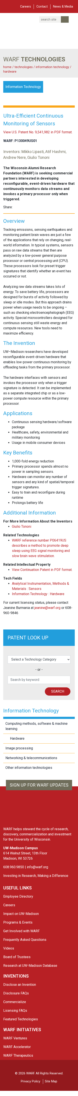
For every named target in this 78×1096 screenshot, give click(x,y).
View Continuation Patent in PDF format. (42, 570)
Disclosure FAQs (16, 993)
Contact (42, 6)
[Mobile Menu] (6, 6)
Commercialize (14, 1002)
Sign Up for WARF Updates (39, 785)
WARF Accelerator (17, 1047)
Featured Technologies (20, 1019)
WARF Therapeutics (18, 1055)
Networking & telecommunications (31, 758)
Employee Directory (18, 896)
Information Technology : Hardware (38, 594)
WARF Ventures (15, 1038)
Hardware (9, 71)
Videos (8, 948)
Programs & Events (17, 922)
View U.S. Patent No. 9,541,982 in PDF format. (37, 132)
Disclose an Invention (19, 985)
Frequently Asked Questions (24, 940)
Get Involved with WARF (21, 931)
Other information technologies (28, 768)
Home (7, 67)
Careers (25, 6)
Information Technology (53, 67)
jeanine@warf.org (47, 608)
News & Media (63, 6)
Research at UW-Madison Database (30, 966)
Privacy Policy (30, 1081)
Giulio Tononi (21, 526)
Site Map (51, 1081)
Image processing (19, 748)
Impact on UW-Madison (21, 914)
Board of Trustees (17, 957)
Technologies (24, 67)
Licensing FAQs (15, 1010)
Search (57, 691)
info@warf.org (37, 867)
